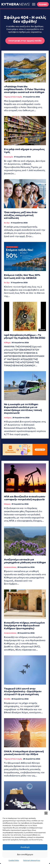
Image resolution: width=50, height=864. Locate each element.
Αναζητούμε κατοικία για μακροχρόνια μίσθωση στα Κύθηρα (25, 561)
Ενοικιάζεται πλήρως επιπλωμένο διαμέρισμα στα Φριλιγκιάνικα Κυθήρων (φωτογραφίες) (24, 625)
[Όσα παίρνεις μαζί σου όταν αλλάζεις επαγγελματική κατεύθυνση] (25, 193)
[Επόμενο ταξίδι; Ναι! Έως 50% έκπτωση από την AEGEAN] (25, 256)
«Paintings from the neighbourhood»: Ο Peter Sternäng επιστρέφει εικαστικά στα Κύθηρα (24, 89)
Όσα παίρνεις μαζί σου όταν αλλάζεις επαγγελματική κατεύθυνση (20, 215)
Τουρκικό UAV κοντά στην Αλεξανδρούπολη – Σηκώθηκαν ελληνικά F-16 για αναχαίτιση (23, 691)
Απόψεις (7, 418)
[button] (46, 813)
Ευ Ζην (7, 223)
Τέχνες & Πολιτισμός (13, 97)
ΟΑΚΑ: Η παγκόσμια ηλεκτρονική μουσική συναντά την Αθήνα (24, 753)
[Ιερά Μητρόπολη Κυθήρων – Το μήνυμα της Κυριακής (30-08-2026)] (25, 316)
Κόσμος (7, 504)
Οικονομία (8, 157)
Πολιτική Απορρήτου (31, 860)
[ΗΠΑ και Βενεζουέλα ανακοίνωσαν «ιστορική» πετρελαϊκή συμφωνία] (25, 478)
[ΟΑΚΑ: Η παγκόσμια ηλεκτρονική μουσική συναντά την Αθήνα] (25, 732)
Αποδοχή (25, 847)
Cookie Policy (14, 860)
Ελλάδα (7, 699)
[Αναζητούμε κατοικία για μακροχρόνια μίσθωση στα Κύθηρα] (25, 541)
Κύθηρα (7, 343)
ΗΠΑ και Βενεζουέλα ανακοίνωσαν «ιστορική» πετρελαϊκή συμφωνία (24, 498)
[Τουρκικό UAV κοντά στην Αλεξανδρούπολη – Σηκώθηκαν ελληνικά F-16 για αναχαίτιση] (25, 670)
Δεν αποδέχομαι (25, 854)
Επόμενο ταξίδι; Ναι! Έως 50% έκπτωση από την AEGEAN (22, 276)
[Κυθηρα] (15, 4)
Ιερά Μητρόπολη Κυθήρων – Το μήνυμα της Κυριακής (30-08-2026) (24, 336)
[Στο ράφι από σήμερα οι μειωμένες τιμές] (25, 130)
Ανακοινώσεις (10, 567)
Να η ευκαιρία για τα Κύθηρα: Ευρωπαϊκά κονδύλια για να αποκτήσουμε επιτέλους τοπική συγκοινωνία (23, 408)
